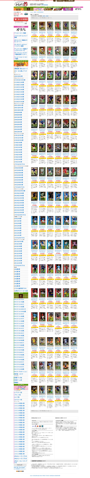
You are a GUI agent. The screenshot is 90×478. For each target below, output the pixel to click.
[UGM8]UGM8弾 (19, 84)
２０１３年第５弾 (19, 444)
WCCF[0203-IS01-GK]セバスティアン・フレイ (74, 251)
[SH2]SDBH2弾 (18, 182)
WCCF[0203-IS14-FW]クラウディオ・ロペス (34, 323)
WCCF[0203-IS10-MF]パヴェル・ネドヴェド (50, 299)
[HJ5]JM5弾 (17, 225)
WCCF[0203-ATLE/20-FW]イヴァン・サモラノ (34, 202)
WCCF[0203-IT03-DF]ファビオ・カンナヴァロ (58, 203)
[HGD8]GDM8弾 (19, 195)
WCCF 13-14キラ (19, 314)
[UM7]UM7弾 (18, 147)
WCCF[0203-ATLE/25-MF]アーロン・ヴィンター (50, 82)
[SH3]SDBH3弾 (18, 180)
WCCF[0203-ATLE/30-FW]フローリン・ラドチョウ (42, 106)
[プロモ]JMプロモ (19, 237)
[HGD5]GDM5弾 (19, 202)
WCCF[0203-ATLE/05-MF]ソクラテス (58, 130)
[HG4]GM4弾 (18, 256)
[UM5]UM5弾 (18, 152)
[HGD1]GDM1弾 (19, 212)
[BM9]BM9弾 (18, 112)
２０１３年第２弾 (19, 451)
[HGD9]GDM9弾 (19, 193)
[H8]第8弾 (17, 269)
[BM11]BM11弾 (18, 107)
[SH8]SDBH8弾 (18, 168)
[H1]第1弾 (17, 286)
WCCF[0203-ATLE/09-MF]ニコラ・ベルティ (42, 154)
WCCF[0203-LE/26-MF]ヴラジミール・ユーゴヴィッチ (74, 33)
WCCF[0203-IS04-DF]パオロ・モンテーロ (50, 275)
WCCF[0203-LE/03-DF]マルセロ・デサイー (74, 323)
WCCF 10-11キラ (19, 328)
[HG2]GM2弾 (18, 260)
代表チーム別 (18, 380)
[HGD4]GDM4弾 (19, 205)
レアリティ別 (18, 392)
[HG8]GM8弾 (18, 246)
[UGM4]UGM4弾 (19, 94)
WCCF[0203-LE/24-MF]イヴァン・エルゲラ (58, 32)
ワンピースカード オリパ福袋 (20, 57)
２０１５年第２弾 (19, 422)
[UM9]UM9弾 (18, 142)
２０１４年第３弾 (19, 434)
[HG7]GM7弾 (18, 248)
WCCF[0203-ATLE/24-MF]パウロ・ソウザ (42, 82)
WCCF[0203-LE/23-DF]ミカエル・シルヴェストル (50, 32)
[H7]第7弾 (17, 271)
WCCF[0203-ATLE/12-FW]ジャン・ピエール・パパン (66, 154)
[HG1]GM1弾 (18, 263)
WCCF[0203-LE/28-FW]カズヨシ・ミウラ (42, 57)
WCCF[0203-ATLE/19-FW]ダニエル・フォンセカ (74, 178)
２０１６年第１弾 (19, 410)
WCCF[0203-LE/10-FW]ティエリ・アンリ (34, 372)
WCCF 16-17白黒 (19, 302)
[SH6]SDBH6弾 (18, 172)
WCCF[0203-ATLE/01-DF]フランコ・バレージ (74, 106)
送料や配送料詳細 (45, 4)
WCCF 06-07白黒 (19, 350)
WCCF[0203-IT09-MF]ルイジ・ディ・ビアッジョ (58, 227)
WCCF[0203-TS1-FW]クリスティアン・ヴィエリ (50, 106)
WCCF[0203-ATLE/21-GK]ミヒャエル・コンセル (66, 57)
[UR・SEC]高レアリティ (20, 71)
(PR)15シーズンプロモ (20, 458)
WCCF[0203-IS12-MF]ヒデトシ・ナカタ (66, 299)
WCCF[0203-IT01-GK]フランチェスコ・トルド (42, 202)
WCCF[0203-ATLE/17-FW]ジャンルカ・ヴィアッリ (58, 178)
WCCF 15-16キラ (19, 304)
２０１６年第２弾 (19, 408)
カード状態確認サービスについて (20, 468)
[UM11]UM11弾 (18, 138)
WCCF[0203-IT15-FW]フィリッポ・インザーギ (58, 251)
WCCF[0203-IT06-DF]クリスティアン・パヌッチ (34, 227)
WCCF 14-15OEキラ (20, 309)
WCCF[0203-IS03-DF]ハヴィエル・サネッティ (42, 275)
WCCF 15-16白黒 (19, 306)
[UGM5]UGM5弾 (19, 92)
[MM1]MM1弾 (18, 76)
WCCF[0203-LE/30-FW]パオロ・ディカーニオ (58, 57)
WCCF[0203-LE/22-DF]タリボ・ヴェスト (42, 32)
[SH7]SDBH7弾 (18, 170)
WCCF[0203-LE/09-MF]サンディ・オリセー (74, 348)
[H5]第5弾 (17, 276)
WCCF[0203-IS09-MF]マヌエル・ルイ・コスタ (42, 299)
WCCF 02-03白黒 (19, 364)
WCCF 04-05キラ (19, 357)
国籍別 (16, 382)
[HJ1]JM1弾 (17, 235)
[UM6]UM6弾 (18, 150)
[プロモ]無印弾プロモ (20, 288)
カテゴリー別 (18, 399)
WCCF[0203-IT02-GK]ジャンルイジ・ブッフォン (50, 203)
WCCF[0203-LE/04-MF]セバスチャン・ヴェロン (34, 348)
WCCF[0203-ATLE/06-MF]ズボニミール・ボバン (66, 130)
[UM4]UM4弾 (18, 154)
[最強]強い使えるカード (21, 68)
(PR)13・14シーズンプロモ (20, 461)
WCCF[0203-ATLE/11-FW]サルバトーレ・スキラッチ (58, 154)
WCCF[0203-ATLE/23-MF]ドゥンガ (34, 81)
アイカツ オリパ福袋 (20, 33)
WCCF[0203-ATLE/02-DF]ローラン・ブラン (34, 130)
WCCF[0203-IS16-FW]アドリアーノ (50, 323)
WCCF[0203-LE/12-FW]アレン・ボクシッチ (50, 372)
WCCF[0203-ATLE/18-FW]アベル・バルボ (66, 179)
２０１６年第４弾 (19, 403)
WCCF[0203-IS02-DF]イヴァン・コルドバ (34, 275)
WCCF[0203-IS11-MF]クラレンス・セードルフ (58, 299)
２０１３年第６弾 (19, 441)
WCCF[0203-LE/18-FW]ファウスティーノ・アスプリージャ (50, 397)
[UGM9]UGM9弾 (19, 82)
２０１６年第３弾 (19, 405)
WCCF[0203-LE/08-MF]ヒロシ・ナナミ (66, 348)
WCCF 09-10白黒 (19, 335)
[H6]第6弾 (17, 274)
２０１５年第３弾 (19, 420)
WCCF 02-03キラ (19, 362)
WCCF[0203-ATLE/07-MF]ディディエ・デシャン (74, 130)
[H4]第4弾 (17, 278)
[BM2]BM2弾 (18, 129)
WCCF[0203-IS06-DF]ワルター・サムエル (66, 275)
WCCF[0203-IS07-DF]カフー (74, 275)
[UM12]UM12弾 (18, 135)
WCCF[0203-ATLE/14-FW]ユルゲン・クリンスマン (34, 178)
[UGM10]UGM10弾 (19, 80)
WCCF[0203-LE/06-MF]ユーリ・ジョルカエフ (50, 348)
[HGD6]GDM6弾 (19, 200)
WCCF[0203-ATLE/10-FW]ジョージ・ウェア (50, 154)
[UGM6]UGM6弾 (19, 89)
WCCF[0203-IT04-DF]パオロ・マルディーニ (66, 203)
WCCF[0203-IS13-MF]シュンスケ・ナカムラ (74, 299)
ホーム (31, 12)
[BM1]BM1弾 (18, 131)
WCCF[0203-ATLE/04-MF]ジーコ (50, 130)
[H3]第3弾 (17, 281)
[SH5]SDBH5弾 (18, 175)
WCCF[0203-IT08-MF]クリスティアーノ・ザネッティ (50, 227)
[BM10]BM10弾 (18, 110)
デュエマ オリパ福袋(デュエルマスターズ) (21, 49)
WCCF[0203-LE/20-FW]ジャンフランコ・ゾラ (66, 396)
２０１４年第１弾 (19, 439)
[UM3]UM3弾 (18, 157)
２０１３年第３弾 (19, 449)
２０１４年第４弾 (19, 432)
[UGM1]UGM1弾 (19, 101)
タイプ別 (16, 397)
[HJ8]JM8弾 (17, 218)
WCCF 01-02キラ (19, 366)
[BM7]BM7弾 (18, 117)
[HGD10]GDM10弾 (19, 190)
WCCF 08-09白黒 (19, 340)
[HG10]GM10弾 (18, 241)
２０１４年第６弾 (19, 427)
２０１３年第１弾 (19, 454)
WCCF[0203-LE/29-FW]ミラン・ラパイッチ (50, 57)
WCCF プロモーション (20, 371)
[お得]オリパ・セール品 (21, 291)
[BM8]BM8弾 (18, 115)
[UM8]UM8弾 (18, 145)
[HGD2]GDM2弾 (19, 210)
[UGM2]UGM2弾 (19, 99)
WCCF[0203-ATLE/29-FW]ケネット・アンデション (34, 106)
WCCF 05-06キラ (19, 352)
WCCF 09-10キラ (19, 333)
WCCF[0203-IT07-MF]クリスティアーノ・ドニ (42, 227)
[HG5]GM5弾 (18, 253)
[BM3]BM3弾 (18, 127)
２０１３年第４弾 (19, 446)
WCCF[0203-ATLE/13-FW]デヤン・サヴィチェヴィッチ (74, 154)
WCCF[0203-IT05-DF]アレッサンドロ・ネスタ (74, 203)
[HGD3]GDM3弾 (19, 207)
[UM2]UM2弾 (18, 159)
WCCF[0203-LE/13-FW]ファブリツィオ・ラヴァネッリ (58, 372)
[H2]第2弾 (17, 283)
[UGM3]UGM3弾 (19, 96)
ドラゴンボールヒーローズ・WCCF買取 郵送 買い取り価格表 (20, 467)
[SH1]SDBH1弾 (18, 184)
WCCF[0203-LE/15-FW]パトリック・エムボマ (74, 372)
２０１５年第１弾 (19, 425)
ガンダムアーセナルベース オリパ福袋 (20, 45)
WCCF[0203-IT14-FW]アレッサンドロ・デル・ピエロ (50, 251)
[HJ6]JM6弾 (17, 223)
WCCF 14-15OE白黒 (20, 311)
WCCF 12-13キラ (19, 318)
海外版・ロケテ (18, 374)
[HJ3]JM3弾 (17, 230)
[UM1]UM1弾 (18, 162)
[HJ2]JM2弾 (17, 233)
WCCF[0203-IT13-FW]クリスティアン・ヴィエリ (42, 251)
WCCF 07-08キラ (19, 342)
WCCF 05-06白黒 (19, 354)
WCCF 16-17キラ (19, 299)
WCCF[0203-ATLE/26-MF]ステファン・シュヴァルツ (58, 82)
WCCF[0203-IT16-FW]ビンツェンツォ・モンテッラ (66, 251)
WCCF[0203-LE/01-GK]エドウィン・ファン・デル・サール (58, 324)
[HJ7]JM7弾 (17, 221)
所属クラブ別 (18, 377)
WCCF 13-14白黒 (19, 316)
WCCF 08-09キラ (19, 338)
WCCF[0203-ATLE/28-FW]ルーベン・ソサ (74, 82)
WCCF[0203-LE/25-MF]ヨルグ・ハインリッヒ (66, 32)
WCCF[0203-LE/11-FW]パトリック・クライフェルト (42, 372)
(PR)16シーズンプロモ (20, 456)
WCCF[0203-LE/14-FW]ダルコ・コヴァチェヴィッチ (66, 372)
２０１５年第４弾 (19, 417)
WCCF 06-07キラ (19, 347)
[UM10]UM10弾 (18, 140)
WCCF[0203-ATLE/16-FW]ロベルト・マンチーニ (50, 178)
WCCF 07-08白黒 (19, 345)
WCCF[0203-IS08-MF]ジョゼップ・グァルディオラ (34, 299)
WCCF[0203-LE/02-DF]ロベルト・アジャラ (66, 323)
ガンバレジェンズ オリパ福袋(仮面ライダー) (20, 53)
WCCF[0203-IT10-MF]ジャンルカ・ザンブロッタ (66, 227)
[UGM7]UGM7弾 (19, 87)
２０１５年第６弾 (19, 413)
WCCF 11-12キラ (19, 323)
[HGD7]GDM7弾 (19, 198)
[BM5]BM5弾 (18, 122)
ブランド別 (17, 395)
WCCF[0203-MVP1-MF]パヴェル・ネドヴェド (58, 106)
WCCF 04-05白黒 (19, 359)
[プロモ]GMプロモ (19, 265)
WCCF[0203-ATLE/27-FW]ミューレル (66, 81)
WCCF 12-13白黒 (19, 321)
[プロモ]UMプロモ (19, 164)
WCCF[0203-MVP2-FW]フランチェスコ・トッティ (66, 106)
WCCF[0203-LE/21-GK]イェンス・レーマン (34, 32)
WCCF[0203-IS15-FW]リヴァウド (42, 323)
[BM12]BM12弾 (18, 105)
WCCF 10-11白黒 (19, 330)
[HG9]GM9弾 (18, 244)
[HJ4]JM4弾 (17, 228)
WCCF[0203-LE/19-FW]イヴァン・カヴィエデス (58, 396)
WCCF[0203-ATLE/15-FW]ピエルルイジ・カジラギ (42, 178)
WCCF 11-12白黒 (19, 326)
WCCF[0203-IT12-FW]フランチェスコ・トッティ (34, 251)
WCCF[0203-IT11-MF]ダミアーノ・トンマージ (74, 227)
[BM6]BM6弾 (18, 119)
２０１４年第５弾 (19, 429)
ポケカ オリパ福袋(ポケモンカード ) (21, 40)
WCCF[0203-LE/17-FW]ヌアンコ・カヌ (42, 396)
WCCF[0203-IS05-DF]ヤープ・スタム (58, 275)
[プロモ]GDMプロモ (20, 215)
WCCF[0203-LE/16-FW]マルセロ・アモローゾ (34, 396)
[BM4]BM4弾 (18, 124)
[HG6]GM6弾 (18, 251)
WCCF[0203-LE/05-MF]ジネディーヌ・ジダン (42, 348)
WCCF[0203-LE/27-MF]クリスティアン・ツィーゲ (34, 57)
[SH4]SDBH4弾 (18, 177)
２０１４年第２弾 (19, 437)
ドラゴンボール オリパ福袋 (20, 36)
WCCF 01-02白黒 (19, 369)
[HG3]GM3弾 (18, 258)
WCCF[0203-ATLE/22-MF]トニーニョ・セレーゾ (74, 57)
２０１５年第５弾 (19, 415)
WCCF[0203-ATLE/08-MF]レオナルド (34, 154)
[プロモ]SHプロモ (19, 187)
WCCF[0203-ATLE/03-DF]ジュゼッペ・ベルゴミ (42, 130)
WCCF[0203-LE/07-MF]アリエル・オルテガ (58, 348)
